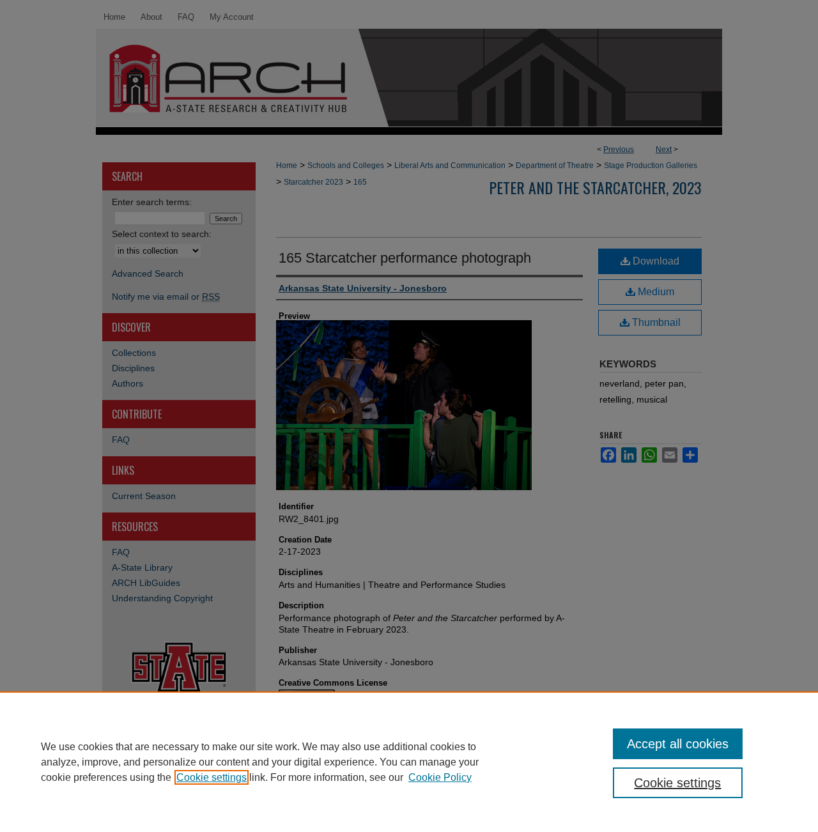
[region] (409, 761)
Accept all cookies (678, 744)
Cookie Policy (440, 777)
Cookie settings (211, 777)
